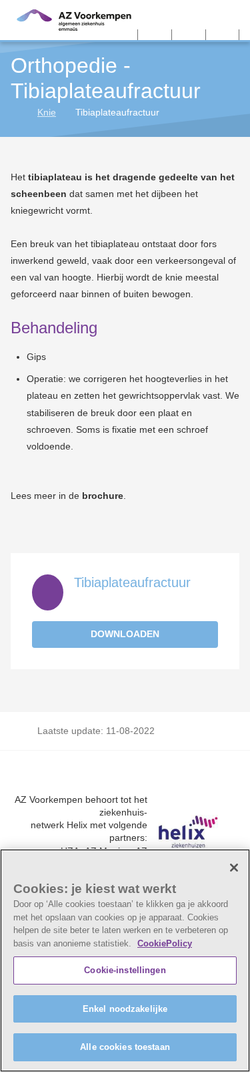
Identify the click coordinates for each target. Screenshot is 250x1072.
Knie (46, 112)
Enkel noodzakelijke (125, 1009)
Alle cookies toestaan (125, 1047)
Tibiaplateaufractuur (132, 582)
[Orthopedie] (16, 112)
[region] (125, 960)
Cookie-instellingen (124, 970)
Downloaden (125, 634)
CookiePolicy (164, 943)
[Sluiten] (234, 867)
